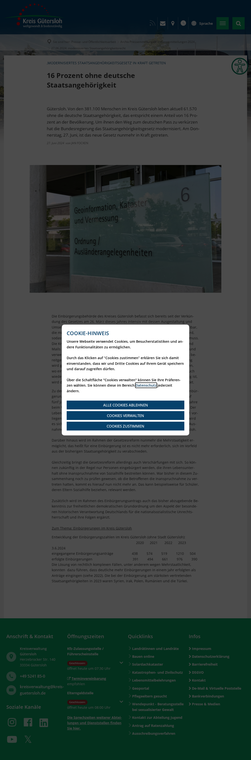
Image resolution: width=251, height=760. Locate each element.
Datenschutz (146, 385)
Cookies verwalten (125, 415)
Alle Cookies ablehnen (125, 405)
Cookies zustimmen (125, 426)
